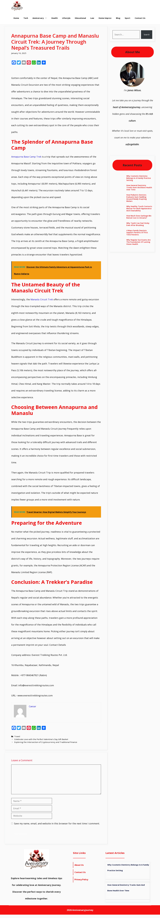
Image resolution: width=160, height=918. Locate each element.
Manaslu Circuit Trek (41, 299)
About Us (79, 865)
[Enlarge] (141, 65)
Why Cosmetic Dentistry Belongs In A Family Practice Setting (138, 178)
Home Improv (105, 18)
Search (147, 34)
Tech (26, 18)
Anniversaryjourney (82, 910)
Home (16, 18)
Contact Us (140, 18)
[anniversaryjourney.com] (17, 6)
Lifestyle (66, 18)
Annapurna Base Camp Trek (26, 156)
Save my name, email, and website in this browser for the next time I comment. (57, 823)
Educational (80, 18)
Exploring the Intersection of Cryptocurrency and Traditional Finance (45, 742)
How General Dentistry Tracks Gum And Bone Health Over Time (139, 187)
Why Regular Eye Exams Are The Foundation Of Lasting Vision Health (138, 242)
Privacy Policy (81, 879)
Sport (127, 18)
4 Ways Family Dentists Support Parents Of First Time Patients (137, 232)
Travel (17, 736)
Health (54, 18)
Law (92, 18)
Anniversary (38, 18)
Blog (118, 18)
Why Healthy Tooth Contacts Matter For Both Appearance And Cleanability (139, 208)
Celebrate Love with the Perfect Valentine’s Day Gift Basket (41, 739)
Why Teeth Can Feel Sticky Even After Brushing (137, 224)
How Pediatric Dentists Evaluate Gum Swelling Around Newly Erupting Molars (136, 198)
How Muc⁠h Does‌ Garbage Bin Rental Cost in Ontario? (138, 217)
